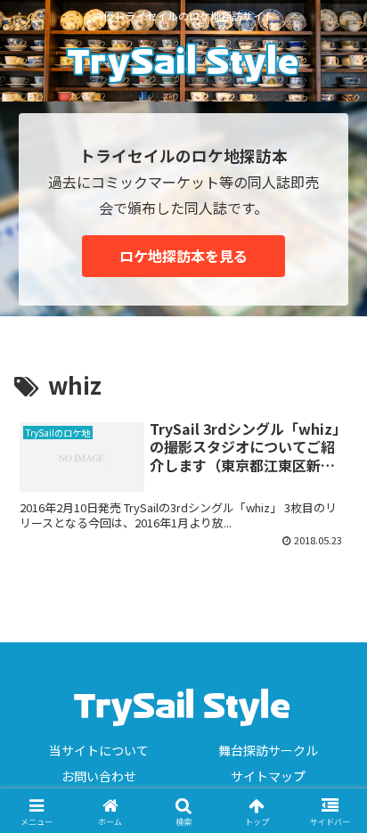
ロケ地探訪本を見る (183, 255)
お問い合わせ (98, 776)
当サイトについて (99, 750)
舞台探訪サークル (268, 750)
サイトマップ (268, 776)
